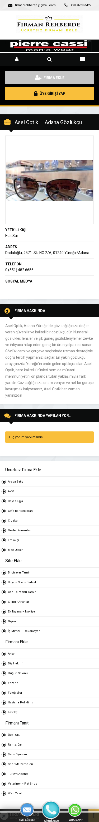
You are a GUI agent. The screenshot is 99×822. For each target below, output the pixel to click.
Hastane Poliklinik (20, 702)
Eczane (13, 683)
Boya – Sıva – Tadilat (22, 582)
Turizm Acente (18, 774)
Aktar (11, 653)
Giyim (12, 621)
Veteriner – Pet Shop (22, 783)
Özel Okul (14, 735)
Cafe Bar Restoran (20, 511)
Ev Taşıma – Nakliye (21, 611)
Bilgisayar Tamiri (19, 572)
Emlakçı (13, 540)
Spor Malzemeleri (20, 764)
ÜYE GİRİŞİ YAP (52, 93)
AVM (11, 491)
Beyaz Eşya (15, 501)
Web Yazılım (16, 793)
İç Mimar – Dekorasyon (24, 631)
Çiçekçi (13, 520)
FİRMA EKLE (53, 78)
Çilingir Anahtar (18, 602)
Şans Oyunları (17, 754)
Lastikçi (13, 712)
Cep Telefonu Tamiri (22, 592)
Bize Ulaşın (15, 550)
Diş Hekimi (15, 663)
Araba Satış (15, 481)
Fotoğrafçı (15, 692)
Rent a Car (15, 744)
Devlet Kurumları (19, 530)
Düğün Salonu (18, 673)
